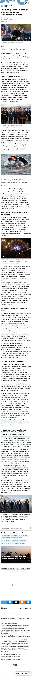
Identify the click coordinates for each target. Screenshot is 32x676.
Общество (23, 571)
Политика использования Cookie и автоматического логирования (15, 632)
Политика (17, 571)
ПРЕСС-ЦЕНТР (12, 619)
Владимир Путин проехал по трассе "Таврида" (15, 437)
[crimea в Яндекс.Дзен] (16, 602)
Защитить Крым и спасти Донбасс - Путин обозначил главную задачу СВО (15, 537)
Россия (22, 568)
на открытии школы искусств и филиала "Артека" (15, 467)
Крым (18, 568)
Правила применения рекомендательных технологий (15, 637)
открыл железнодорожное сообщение (13, 422)
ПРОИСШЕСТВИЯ (20, 614)
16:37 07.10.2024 (4, 21)
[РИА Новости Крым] (6, 6)
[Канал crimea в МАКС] (28, 602)
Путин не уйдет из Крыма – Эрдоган (13, 543)
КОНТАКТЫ (26, 619)
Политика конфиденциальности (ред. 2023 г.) (13, 635)
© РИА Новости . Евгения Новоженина (8, 259)
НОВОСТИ (4, 619)
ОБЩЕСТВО (12, 614)
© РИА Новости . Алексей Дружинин (8, 42)
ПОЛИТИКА (5, 614)
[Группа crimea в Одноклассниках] (22, 602)
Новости (28, 568)
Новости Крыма (9, 571)
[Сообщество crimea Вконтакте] (10, 602)
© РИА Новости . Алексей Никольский (8, 176)
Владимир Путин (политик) (8, 568)
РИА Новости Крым (12, 70)
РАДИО (20, 619)
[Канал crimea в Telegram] (4, 602)
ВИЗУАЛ (28, 614)
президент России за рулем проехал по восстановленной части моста (15, 458)
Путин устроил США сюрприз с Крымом (14, 541)
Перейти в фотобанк (19, 42)
